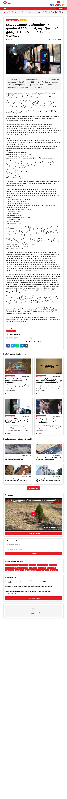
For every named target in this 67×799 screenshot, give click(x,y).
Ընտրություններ (11, 567)
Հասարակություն (17, 12)
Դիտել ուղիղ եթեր (34, 533)
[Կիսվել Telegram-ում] (22, 346)
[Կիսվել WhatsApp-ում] (17, 346)
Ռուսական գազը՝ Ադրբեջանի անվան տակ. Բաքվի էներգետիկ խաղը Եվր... (29, 591)
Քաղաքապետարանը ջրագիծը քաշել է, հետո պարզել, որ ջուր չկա (26, 581)
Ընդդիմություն (43, 570)
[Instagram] (63, 5)
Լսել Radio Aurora (34, 598)
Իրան (53, 565)
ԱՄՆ (32, 565)
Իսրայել (41, 567)
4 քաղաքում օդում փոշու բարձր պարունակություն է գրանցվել (14, 458)
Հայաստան (10, 565)
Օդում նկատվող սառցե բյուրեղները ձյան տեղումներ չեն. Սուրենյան (47, 421)
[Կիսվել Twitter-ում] (13, 346)
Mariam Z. (11, 39)
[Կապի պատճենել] (26, 346)
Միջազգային (22, 565)
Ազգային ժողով (30, 570)
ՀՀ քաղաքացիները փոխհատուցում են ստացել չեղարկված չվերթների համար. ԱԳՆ (48, 480)
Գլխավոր (6, 12)
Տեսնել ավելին (33, 488)
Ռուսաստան (42, 565)
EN (62, 2)
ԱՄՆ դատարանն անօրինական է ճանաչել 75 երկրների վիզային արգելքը (48, 458)
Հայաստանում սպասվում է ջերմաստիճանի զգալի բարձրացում (16, 479)
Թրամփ (53, 570)
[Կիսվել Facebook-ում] (8, 346)
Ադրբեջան (51, 567)
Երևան (33, 567)
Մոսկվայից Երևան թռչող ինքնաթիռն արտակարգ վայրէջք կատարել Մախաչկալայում (49, 380)
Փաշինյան (9, 570)
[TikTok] (60, 5)
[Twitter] (53, 5)
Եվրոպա (19, 570)
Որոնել (34, 553)
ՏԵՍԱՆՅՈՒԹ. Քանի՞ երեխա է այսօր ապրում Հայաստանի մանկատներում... (29, 586)
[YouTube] (56, 5)
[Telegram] (58, 5)
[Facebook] (51, 5)
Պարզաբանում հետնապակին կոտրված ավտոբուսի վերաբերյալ (17, 380)
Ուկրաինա (23, 567)
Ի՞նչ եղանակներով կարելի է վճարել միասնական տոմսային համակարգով (17, 421)
